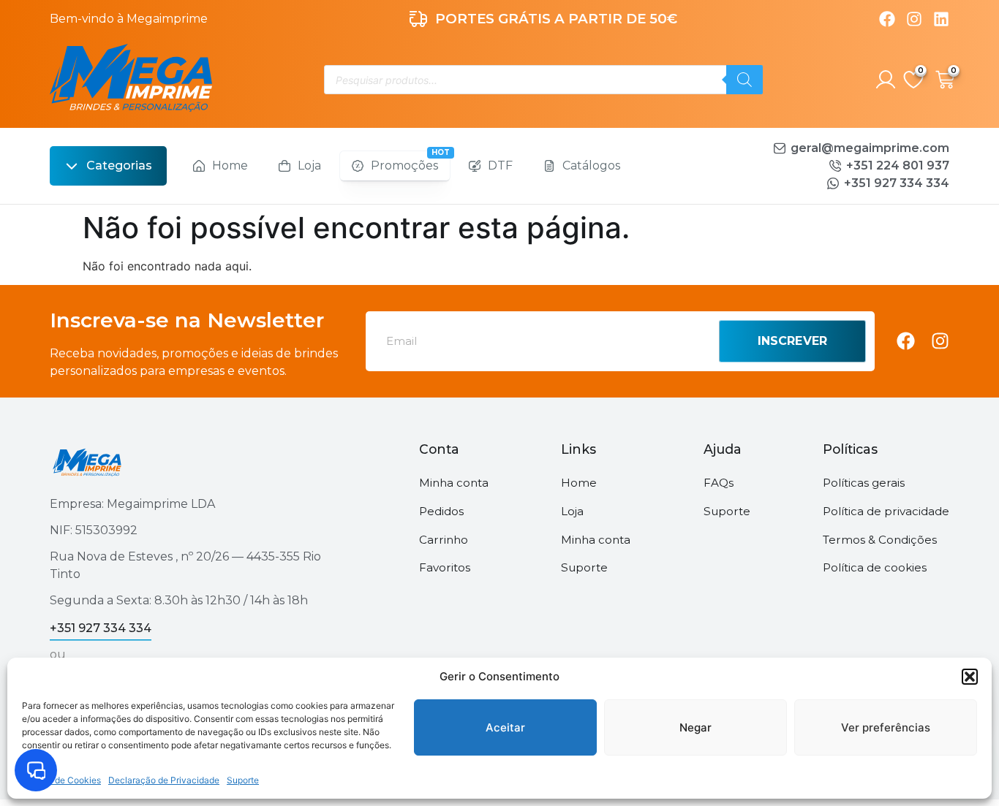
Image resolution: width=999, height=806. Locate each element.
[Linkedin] (941, 19)
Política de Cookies (61, 780)
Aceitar (505, 727)
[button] (969, 676)
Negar (695, 727)
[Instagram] (914, 19)
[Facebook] (887, 19)
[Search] (744, 79)
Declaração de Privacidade (163, 780)
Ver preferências (885, 727)
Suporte (243, 780)
